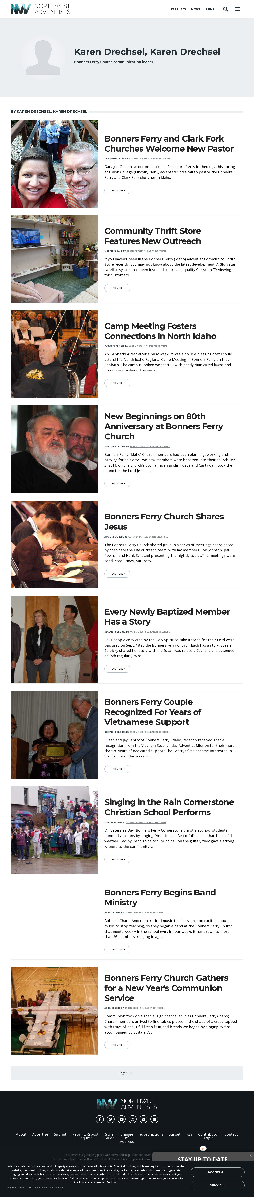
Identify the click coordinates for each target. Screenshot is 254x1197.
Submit (60, 1134)
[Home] (40, 9)
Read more (117, 190)
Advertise (40, 1134)
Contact (231, 1134)
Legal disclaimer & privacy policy (25, 1187)
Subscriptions (151, 1134)
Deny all (218, 1185)
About (21, 1134)
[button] (203, 1159)
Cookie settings (54, 1187)
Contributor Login (208, 1136)
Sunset (175, 1134)
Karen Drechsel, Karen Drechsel (150, 158)
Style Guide (109, 1136)
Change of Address (127, 1138)
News (195, 9)
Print (210, 9)
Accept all (218, 1172)
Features (178, 9)
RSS (189, 1134)
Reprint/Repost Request (85, 1136)
